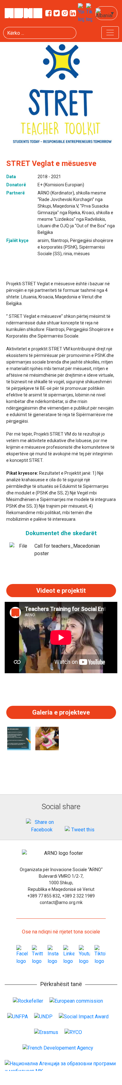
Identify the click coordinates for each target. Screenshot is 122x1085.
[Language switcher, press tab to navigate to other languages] (106, 13)
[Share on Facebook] (41, 826)
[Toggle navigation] (110, 32)
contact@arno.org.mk (61, 902)
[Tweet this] (80, 830)
